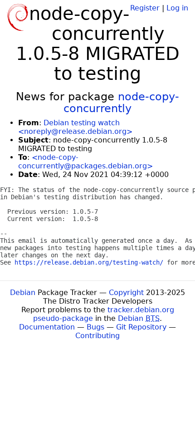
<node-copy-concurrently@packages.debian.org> (85, 161)
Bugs (95, 327)
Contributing (97, 335)
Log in (177, 8)
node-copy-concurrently (121, 102)
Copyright (126, 292)
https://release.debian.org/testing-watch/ (89, 262)
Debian (22, 292)
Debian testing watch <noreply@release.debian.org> (75, 127)
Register (145, 8)
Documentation (47, 327)
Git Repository (141, 327)
